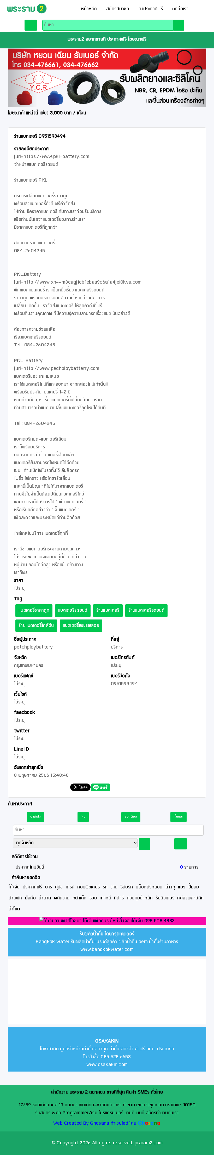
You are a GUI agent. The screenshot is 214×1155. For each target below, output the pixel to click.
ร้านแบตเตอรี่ (108, 610)
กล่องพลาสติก (190, 898)
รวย (93, 898)
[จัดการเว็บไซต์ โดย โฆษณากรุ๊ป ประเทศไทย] (149, 1123)
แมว (181, 887)
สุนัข (59, 887)
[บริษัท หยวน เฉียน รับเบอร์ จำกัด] (107, 77)
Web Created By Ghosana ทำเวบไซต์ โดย (94, 1123)
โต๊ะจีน (14, 887)
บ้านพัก (15, 898)
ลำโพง (14, 909)
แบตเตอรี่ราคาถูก (34, 610)
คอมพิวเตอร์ (88, 887)
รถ (105, 887)
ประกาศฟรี (32, 887)
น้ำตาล (45, 898)
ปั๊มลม (193, 887)
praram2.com (149, 1143)
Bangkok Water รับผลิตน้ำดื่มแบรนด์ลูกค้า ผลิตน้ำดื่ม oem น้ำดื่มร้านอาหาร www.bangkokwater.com (107, 942)
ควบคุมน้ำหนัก (140, 898)
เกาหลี (105, 898)
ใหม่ (83, 817)
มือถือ (30, 898)
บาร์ (48, 887)
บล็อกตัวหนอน (149, 887)
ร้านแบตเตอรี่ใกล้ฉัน (36, 625)
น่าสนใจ (35, 817)
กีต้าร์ (119, 898)
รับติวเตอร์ (165, 898)
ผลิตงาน (62, 898)
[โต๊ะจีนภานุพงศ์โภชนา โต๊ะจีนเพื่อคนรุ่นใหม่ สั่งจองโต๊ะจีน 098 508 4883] (107, 921)
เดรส (70, 887)
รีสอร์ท (127, 887)
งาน (113, 887)
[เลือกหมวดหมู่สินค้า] (31, 25)
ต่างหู (170, 887)
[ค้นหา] (178, 25)
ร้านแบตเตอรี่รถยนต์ (146, 610)
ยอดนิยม (130, 817)
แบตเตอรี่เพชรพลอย (81, 625)
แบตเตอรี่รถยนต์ (72, 610)
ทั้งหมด (178, 817)
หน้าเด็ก (80, 898)
